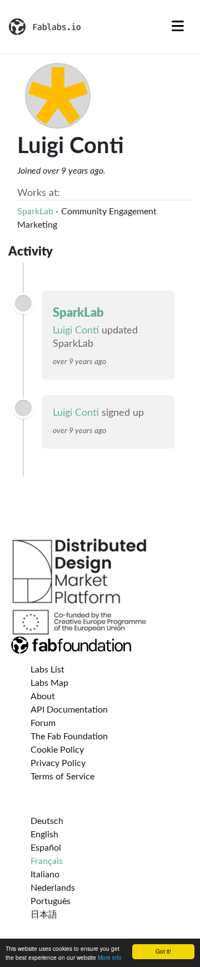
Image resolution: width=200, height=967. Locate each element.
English (44, 834)
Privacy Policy (58, 763)
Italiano (45, 874)
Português (51, 901)
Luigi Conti (76, 331)
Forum (43, 723)
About (43, 696)
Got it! (163, 951)
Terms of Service (62, 776)
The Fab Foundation (69, 736)
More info (110, 957)
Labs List (47, 669)
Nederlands (53, 887)
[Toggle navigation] (177, 26)
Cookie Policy (57, 749)
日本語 (44, 914)
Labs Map (49, 683)
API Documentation (69, 709)
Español (46, 847)
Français (47, 861)
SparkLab (35, 211)
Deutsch (47, 821)
